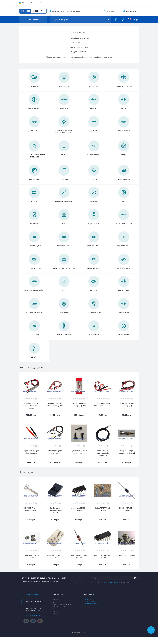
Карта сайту (57, 611)
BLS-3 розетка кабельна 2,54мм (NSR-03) (55, 510)
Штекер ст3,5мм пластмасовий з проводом (103, 453)
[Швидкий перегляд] (36, 373)
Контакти (56, 609)
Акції (55, 614)
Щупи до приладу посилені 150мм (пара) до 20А (31, 405)
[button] (66, 11)
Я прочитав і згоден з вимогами (113, 582)
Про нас (56, 599)
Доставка (56, 602)
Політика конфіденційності (111, 582)
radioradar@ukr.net (33, 615)
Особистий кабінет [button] (37, 3)
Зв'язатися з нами (33, 602)
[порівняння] (39, 373)
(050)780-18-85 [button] (32, 594)
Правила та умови (59, 606)
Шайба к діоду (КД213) (126, 555)
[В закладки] (42, 373)
